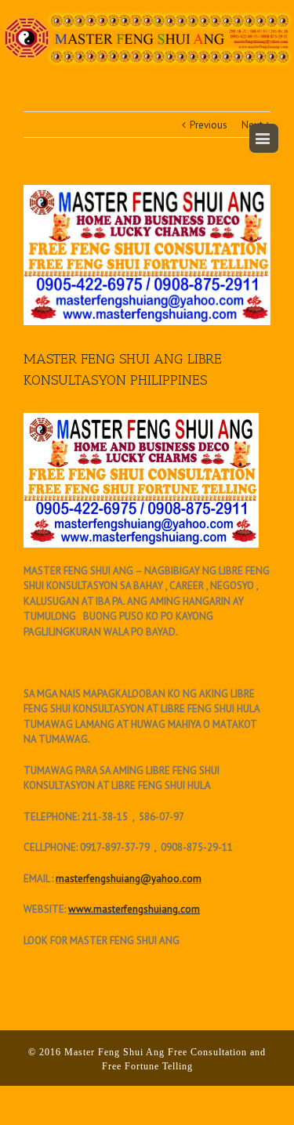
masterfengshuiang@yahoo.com (128, 878)
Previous (208, 125)
